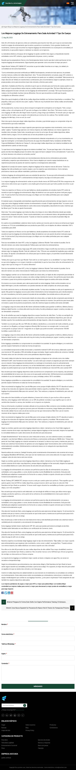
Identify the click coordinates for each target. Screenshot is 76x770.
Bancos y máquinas (44, 742)
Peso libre (4, 740)
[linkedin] (6, 715)
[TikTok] (22, 715)
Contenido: (5, 663)
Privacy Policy (30, 730)
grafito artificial (6, 758)
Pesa (3, 748)
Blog (27, 727)
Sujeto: (4, 653)
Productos (53, 725)
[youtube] (14, 715)
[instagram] (18, 715)
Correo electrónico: (7, 634)
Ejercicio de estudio (44, 740)
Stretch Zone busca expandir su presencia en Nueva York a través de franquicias (34, 608)
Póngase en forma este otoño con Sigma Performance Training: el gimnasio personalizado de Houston (39, 602)
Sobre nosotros (30, 725)
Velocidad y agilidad (7, 742)
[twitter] (10, 715)
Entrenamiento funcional (9, 745)
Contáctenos (54, 727)
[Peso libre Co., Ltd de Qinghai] (11, 698)
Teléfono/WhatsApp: (8, 644)
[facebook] (2, 715)
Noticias (3, 727)
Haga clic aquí (20, 710)
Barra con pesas (43, 745)
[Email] (24, 705)
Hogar (5, 27)
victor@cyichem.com (61, 767)
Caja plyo (41, 748)
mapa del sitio (5, 730)
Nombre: (4, 624)
